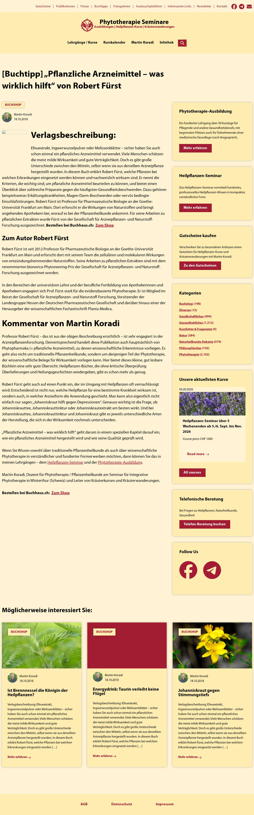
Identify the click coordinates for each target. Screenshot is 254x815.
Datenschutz (121, 804)
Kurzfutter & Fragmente (195, 329)
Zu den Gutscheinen (200, 266)
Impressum (165, 804)
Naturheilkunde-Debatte (196, 342)
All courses (192, 473)
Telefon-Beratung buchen (205, 524)
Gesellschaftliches (191, 316)
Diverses (185, 310)
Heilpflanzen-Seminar (65, 463)
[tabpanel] (41, 694)
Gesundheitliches (191, 323)
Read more (196, 454)
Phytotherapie (189, 354)
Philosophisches (190, 348)
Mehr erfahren (195, 148)
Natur (183, 335)
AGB (84, 804)
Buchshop (13, 105)
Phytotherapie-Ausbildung (120, 463)
